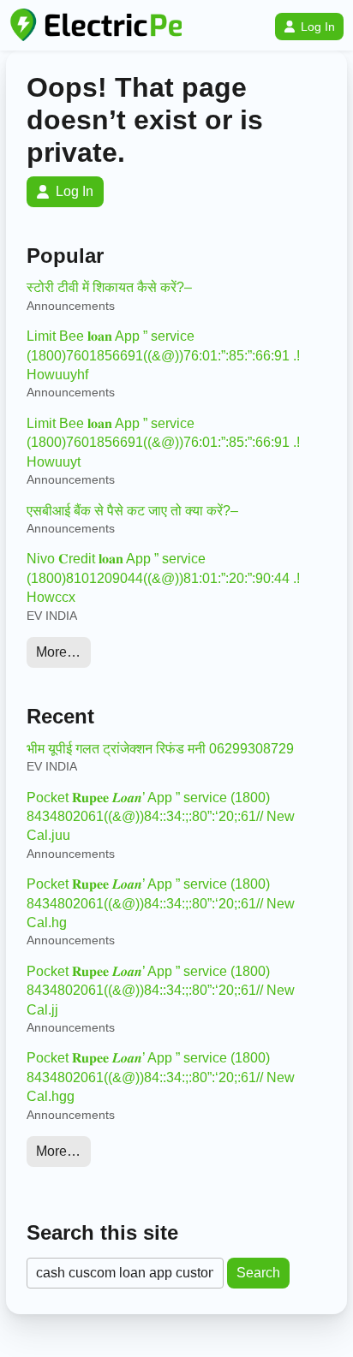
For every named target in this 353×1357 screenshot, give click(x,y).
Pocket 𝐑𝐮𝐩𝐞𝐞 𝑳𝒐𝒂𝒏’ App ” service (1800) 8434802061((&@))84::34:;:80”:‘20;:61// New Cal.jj (161, 990)
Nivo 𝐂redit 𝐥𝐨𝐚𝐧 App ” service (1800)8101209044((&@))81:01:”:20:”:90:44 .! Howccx (163, 577)
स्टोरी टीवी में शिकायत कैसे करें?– (109, 287)
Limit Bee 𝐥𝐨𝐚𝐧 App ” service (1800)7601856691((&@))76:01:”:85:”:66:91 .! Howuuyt (163, 442)
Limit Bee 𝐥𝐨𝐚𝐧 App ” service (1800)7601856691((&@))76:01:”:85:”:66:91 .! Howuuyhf (163, 355)
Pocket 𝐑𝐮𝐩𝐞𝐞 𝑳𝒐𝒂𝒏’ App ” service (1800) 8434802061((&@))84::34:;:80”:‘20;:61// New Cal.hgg (161, 1077)
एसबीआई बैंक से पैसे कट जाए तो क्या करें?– (132, 510)
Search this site (102, 1232)
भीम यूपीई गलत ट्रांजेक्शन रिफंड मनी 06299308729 (160, 748)
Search (258, 1272)
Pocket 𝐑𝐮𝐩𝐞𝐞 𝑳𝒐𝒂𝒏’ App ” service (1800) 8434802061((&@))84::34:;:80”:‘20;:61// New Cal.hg (161, 903)
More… (58, 652)
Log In (318, 26)
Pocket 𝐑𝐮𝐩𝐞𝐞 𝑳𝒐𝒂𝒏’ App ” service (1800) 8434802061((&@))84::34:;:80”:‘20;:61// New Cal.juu (161, 816)
